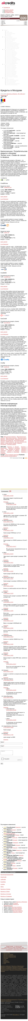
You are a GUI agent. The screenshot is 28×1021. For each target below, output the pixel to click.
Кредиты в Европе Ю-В (9, 64)
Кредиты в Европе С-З (9, 49)
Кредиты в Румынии (11, 72)
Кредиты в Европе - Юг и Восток (15, 93)
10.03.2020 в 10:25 (8, 610)
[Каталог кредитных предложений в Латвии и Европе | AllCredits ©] (8, 5)
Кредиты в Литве (10, 50)
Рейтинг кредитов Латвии (12, 48)
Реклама (5, 958)
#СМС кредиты (10, 441)
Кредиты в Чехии (10, 69)
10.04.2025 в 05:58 (8, 495)
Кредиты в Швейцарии (11, 63)
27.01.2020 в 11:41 (8, 680)
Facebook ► (6, 7)
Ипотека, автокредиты (11, 84)
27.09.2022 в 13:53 (8, 530)
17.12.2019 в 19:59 (8, 727)
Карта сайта (9, 32)
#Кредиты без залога (20, 439)
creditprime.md (7, 187)
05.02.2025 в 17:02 (8, 521)
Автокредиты (9, 41)
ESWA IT (21, 1002)
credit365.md (7, 277)
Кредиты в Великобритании (13, 59)
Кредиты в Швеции (11, 55)
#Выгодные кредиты (11, 438)
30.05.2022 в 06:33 (8, 554)
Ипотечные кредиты (11, 42)
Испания (13, 829)
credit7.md (6, 232)
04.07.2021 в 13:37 (8, 578)
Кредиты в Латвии (7, 36)
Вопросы (5, 77)
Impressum (8, 1001)
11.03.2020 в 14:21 (8, 602)
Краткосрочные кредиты (12, 44)
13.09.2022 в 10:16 (8, 537)
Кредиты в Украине (11, 74)
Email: (2, 746)
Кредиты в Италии (10, 66)
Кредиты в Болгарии (11, 71)
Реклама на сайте (10, 33)
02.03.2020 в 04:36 (11, 710)
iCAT (4, 963)
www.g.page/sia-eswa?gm (12, 454)
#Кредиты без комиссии (7, 440)
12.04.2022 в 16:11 (8, 562)
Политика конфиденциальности (9, 999)
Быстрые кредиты (10, 39)
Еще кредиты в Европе (12, 76)
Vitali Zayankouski (9, 1002)
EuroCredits (6, 962)
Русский (11, 12)
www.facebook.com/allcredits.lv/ (9, 456)
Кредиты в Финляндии (11, 52)
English (10, 11)
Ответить (5, 501)
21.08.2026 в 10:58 (11, 504)
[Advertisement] (14, 473)
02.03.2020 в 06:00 (11, 720)
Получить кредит (11, 444)
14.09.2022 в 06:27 (11, 546)
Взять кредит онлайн (10, 443)
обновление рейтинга (9, 833)
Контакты (8, 35)
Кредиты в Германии (11, 57)
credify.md (6, 367)
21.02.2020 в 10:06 (8, 644)
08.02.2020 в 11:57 (8, 671)
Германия (15, 842)
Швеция (21, 855)
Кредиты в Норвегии (11, 54)
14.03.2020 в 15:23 (8, 593)
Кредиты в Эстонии (11, 51)
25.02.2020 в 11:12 (8, 620)
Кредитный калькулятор (12, 80)
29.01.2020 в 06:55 (11, 690)
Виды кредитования (11, 81)
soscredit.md (7, 322)
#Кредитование (10, 439)
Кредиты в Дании (10, 56)
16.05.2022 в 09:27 (11, 664)
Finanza (16, 903)
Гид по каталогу (10, 79)
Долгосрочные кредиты (12, 46)
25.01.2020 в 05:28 (8, 697)
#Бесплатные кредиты (10, 436)
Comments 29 (4, 95)
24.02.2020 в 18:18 (8, 636)
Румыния (14, 847)
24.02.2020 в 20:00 (8, 628)
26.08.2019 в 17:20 (8, 734)
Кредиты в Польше (11, 68)
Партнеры (8, 34)
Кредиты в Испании (11, 65)
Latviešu (11, 10)
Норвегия (18, 827)
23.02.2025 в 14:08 (8, 513)
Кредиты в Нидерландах (12, 58)
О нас (7, 31)
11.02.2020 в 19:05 (8, 655)
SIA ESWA (7, 1003)
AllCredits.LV (16, 1014)
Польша (17, 835)
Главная (5, 30)
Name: (2, 742)
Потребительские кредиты (13, 43)
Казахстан (14, 837)
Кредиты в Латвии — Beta (12, 47)
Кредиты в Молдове (11, 73)
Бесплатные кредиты (11, 38)
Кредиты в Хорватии (11, 67)
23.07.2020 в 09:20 (8, 586)
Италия (5, 859)
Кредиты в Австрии (11, 61)
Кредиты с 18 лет (10, 40)
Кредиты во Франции (11, 60)
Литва (13, 852)
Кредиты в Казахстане (11, 75)
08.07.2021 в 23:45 (8, 571)
